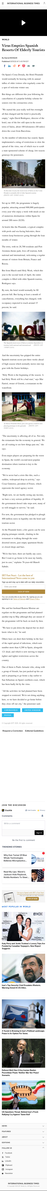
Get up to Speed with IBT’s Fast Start (30, 893)
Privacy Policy (34, 599)
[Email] (28, 66)
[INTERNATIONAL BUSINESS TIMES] (23, 4)
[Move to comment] (33, 66)
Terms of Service (19, 599)
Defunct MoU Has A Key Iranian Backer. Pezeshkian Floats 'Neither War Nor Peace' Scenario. (20, 1072)
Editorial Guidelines (34, 731)
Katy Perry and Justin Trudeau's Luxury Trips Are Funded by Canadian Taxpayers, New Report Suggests (23, 946)
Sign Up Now (32, 899)
